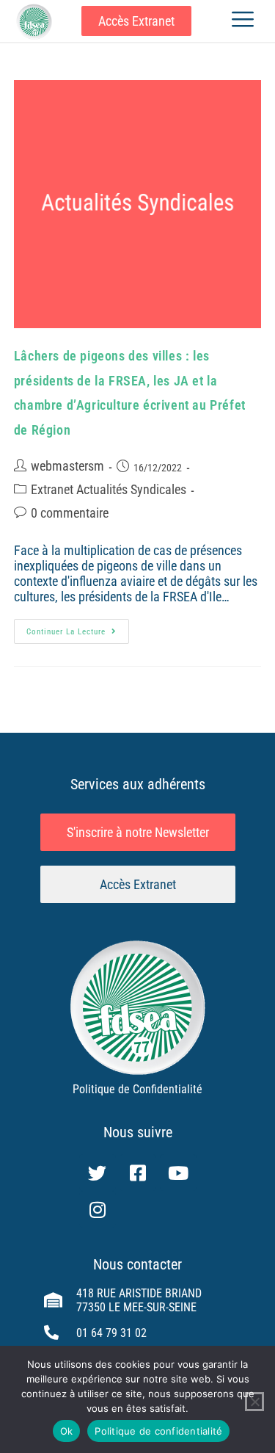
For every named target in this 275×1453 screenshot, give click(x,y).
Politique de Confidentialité (137, 1089)
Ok (66, 1431)
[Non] (254, 1401)
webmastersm (67, 466)
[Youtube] (178, 1172)
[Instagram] (97, 1209)
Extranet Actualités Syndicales (108, 489)
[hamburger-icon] (242, 21)
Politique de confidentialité (158, 1431)
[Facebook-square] (138, 1172)
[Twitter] (97, 1172)
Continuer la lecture (77, 628)
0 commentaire (70, 513)
